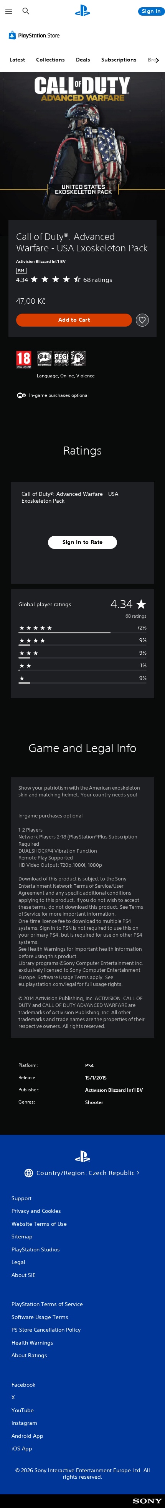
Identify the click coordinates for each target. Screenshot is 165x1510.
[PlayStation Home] (82, 11)
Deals (83, 59)
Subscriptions (119, 59)
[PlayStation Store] (35, 35)
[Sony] (147, 1506)
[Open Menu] (8, 11)
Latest (17, 59)
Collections (50, 59)
